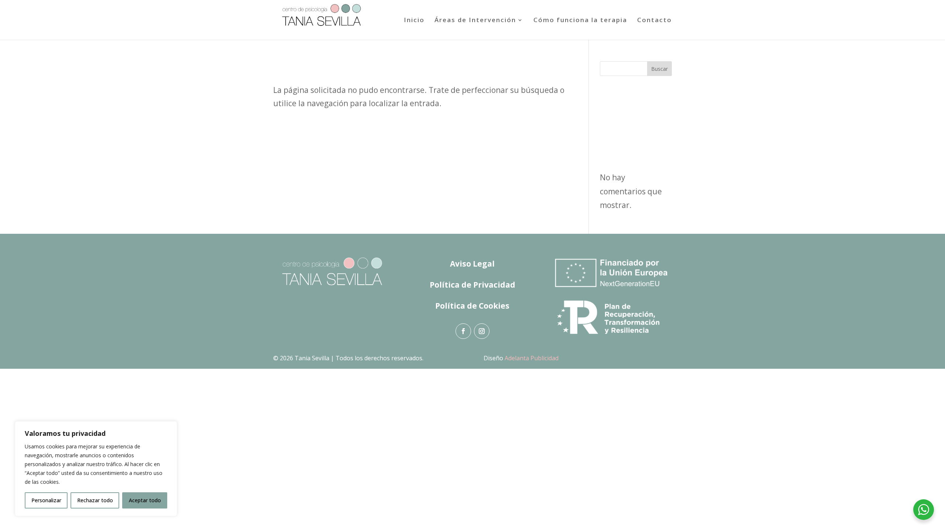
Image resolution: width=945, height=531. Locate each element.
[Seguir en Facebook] (463, 331)
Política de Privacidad (472, 285)
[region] (96, 468)
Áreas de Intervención (475, 20)
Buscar (659, 68)
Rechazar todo (95, 500)
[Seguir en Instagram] (481, 331)
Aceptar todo (145, 500)
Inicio (414, 20)
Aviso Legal (472, 263)
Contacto (654, 20)
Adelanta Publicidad (532, 358)
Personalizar (46, 500)
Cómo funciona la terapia (580, 20)
